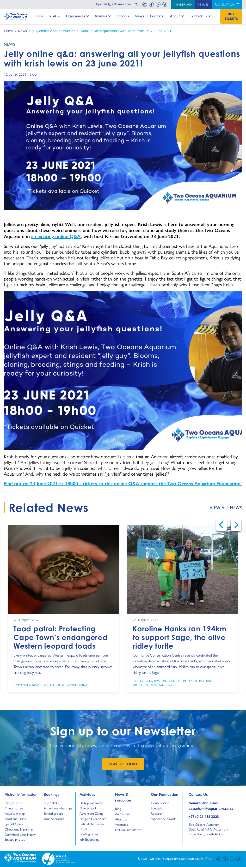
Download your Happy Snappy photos (20, 837)
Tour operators (54, 818)
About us (121, 819)
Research (157, 813)
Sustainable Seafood (148, 685)
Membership (183, 4)
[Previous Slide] (221, 525)
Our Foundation (164, 794)
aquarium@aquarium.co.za (211, 808)
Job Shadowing (89, 839)
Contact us (198, 15)
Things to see (14, 808)
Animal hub (122, 813)
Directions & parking (19, 829)
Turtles (138, 681)
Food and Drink (15, 818)
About (175, 15)
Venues (203, 4)
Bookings (51, 794)
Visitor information (21, 794)
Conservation (77, 685)
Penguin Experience (93, 818)
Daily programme (91, 802)
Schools (123, 15)
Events (155, 15)
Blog (33, 74)
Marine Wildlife (44, 685)
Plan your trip (14, 802)
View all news (226, 507)
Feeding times (89, 833)
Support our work (163, 818)
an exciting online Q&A (56, 236)
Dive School (88, 808)
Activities (87, 794)
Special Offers (14, 823)
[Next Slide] (236, 525)
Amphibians (22, 685)
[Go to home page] (15, 16)
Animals (101, 15)
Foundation (225, 4)
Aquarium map (15, 813)
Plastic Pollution (201, 681)
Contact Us (206, 794)
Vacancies (121, 824)
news (9, 44)
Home (38, 15)
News (139, 15)
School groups (53, 813)
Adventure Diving (91, 813)
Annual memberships (58, 808)
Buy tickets (51, 802)
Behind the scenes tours (92, 826)
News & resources (123, 797)
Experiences (75, 15)
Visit (54, 15)
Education (157, 808)
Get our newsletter (128, 829)
